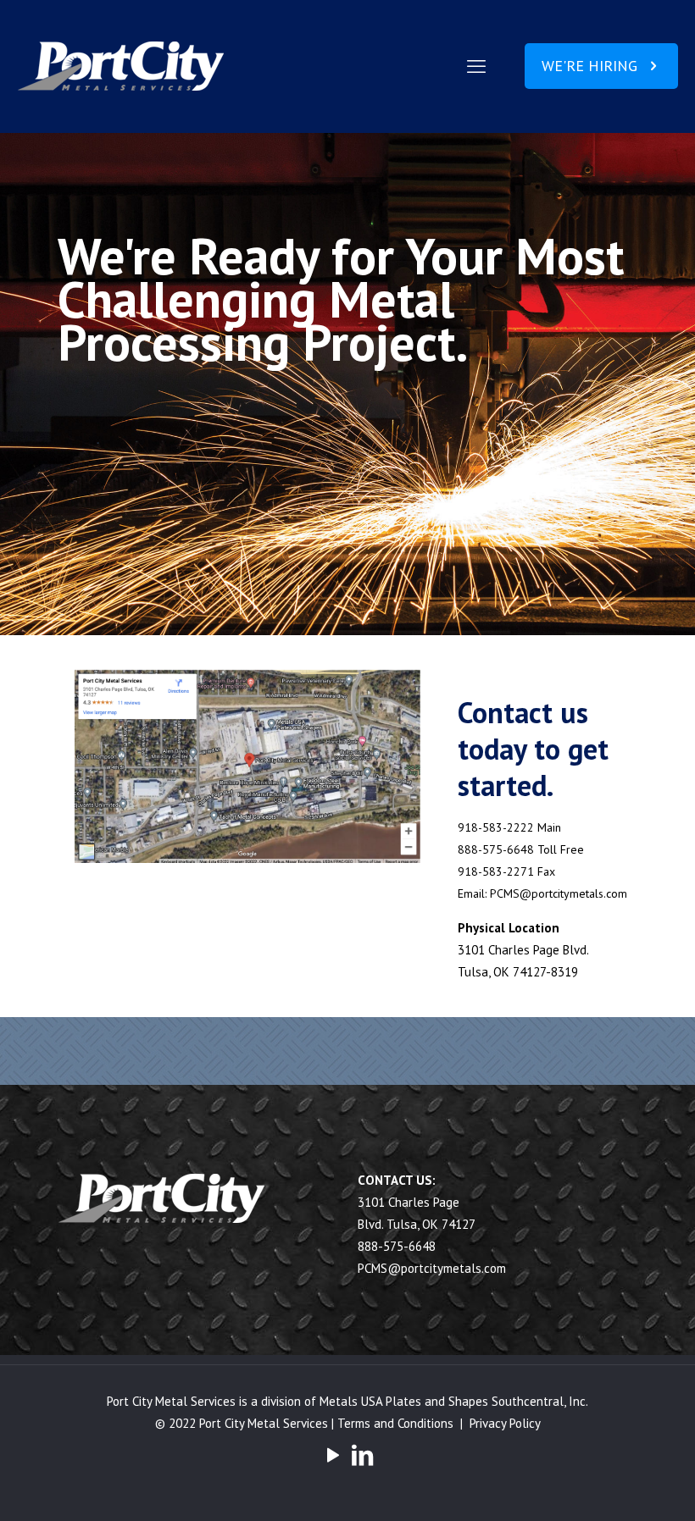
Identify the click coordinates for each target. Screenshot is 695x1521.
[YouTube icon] (333, 1454)
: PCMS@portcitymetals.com (556, 893)
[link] (247, 766)
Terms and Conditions (395, 1423)
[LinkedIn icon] (362, 1454)
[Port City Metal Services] (122, 66)
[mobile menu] (476, 66)
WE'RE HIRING (589, 65)
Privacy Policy (505, 1423)
